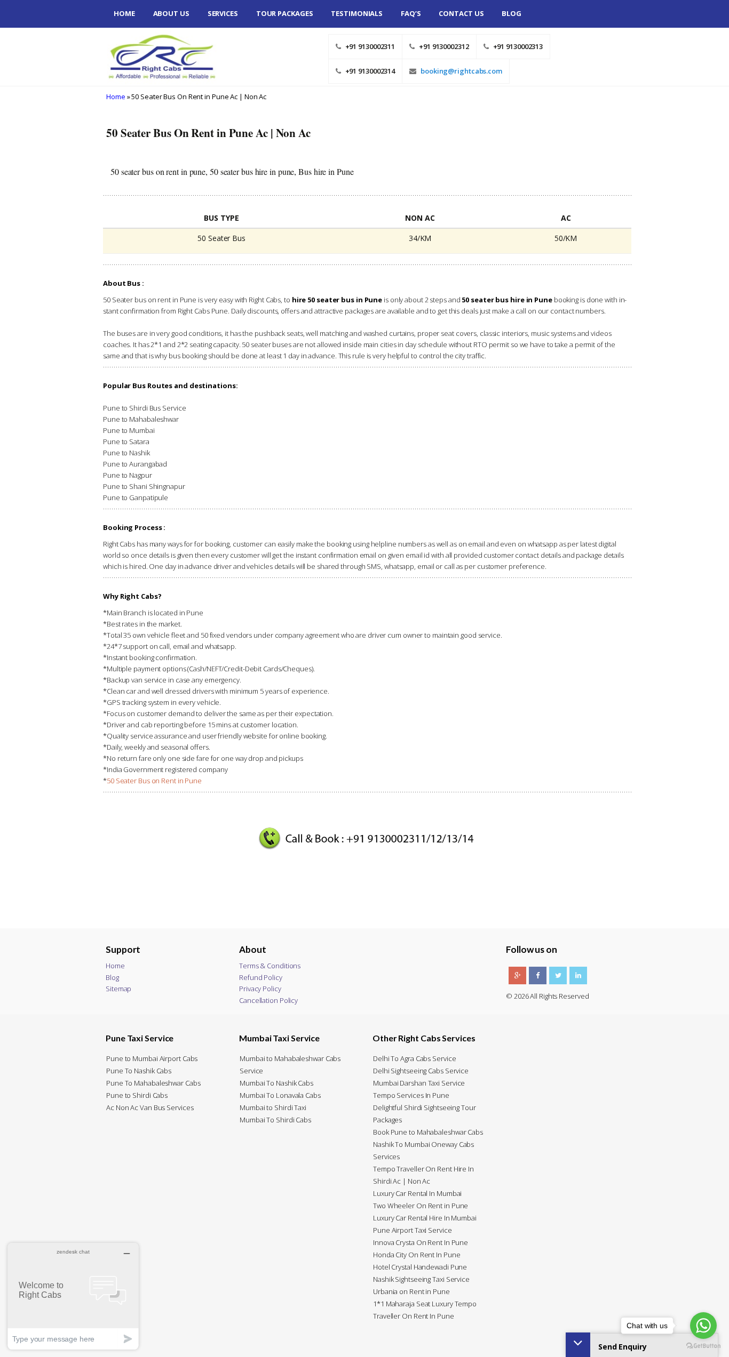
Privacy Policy (260, 988)
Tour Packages (284, 13)
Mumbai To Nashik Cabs (276, 1083)
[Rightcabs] (157, 56)
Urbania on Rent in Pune (411, 1291)
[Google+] (517, 975)
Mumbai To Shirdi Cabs (275, 1120)
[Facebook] (538, 975)
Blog (511, 13)
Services (223, 13)
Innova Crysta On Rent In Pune (420, 1242)
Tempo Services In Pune (411, 1095)
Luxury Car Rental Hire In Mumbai (425, 1218)
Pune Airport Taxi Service (412, 1230)
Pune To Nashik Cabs (138, 1070)
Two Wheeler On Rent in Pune (420, 1205)
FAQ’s (411, 13)
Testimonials (357, 13)
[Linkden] (578, 975)
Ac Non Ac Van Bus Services (149, 1107)
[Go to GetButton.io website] (703, 1346)
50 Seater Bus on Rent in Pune (154, 780)
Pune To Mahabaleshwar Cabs (153, 1083)
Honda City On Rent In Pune (416, 1254)
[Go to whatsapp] (703, 1325)
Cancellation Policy (268, 1000)
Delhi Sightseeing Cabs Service (421, 1070)
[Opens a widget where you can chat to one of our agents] (73, 1296)
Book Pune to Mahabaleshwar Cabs (428, 1132)
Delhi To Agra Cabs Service (414, 1058)
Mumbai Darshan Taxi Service (419, 1083)
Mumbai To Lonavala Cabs (280, 1095)
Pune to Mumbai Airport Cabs (151, 1058)
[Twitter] (558, 975)
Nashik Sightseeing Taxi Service (421, 1279)
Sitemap (118, 988)
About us (171, 13)
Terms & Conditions (269, 965)
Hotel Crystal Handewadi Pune (420, 1267)
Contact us (461, 13)
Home (124, 13)
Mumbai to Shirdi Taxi (273, 1107)
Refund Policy (260, 977)
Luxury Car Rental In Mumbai (417, 1193)
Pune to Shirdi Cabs (137, 1095)
